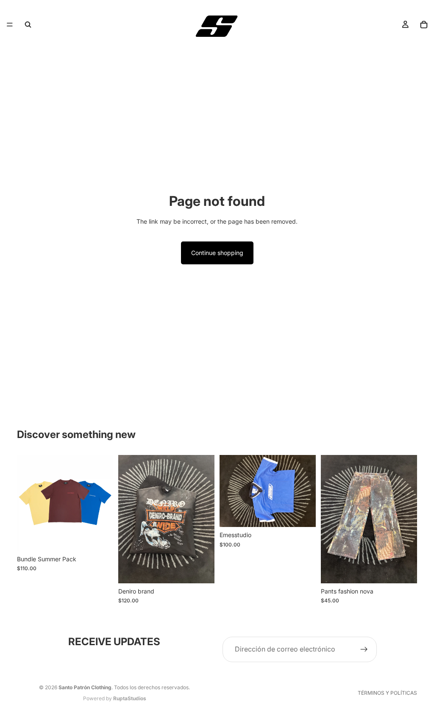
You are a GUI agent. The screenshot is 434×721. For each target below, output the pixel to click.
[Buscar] (28, 24)
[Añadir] (201, 570)
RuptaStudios (129, 698)
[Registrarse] (364, 649)
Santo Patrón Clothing (84, 687)
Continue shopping (217, 252)
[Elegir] (100, 538)
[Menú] (9, 24)
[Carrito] (424, 24)
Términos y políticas (387, 693)
